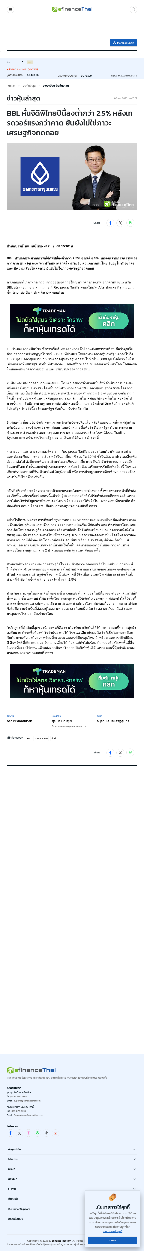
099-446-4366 (19, 1096)
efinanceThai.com (61, 1241)
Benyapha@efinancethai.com (28, 1115)
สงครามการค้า (41, 738)
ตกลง (113, 1240)
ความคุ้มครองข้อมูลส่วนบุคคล (60, 1244)
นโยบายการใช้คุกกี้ (112, 1231)
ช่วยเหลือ (13, 1199)
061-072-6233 (18, 1111)
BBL (29, 738)
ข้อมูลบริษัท (14, 1149)
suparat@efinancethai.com (27, 1100)
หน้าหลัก (11, 86)
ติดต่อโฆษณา (15, 1219)
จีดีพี (53, 738)
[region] (72, 26)
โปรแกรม (13, 1159)
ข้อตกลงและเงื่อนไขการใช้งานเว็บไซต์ (25, 1244)
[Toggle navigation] (10, 9)
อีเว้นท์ (11, 1169)
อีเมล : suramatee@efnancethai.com (69, 726)
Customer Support (19, 1209)
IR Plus (12, 1189)
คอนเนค (12, 1179)
